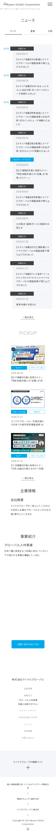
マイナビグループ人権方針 (28, 809)
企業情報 (28, 688)
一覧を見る (28, 317)
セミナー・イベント (28, 710)
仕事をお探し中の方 (28, 717)
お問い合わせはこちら (28, 644)
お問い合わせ (28, 737)
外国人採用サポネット (28, 704)
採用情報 (28, 730)
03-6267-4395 (28, 631)
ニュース (28, 724)
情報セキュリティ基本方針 (28, 798)
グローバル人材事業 (28, 700)
